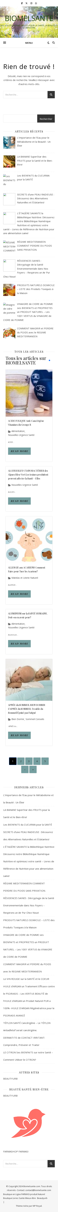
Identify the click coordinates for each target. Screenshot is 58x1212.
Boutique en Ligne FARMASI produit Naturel (24, 1194)
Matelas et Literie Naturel (24, 577)
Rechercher (46, 118)
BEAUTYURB (10, 1078)
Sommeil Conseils (35, 719)
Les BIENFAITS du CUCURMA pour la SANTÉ (27, 824)
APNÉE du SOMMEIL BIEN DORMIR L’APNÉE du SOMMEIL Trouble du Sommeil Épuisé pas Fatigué (26, 708)
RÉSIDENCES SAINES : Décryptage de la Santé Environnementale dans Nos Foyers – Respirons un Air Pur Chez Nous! (28, 905)
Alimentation (18, 431)
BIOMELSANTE (29, 18)
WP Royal (37, 1205)
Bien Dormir (17, 719)
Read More (19, 451)
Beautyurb (42, 1198)
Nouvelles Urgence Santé (21, 435)
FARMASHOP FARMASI (16, 1151)
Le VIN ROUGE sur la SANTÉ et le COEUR (26, 978)
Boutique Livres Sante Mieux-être (19, 1198)
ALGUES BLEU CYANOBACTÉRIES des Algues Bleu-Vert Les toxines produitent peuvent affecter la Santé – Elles (28, 474)
